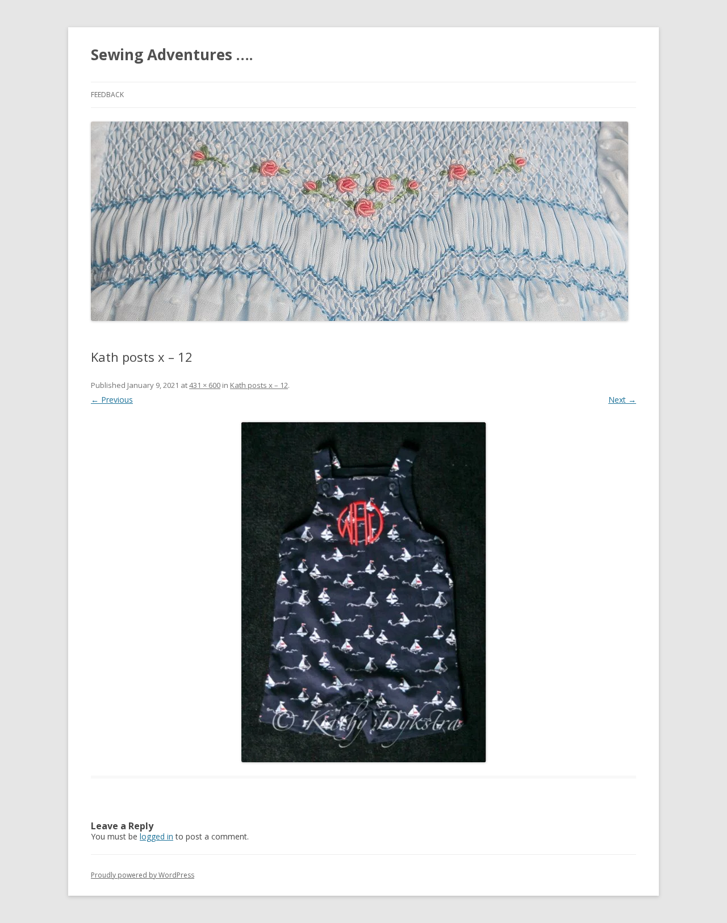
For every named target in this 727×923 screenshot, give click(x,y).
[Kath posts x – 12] (363, 591)
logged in (156, 836)
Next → (622, 399)
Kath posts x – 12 (259, 385)
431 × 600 (204, 385)
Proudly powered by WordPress (142, 875)
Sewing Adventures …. (172, 54)
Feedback (107, 94)
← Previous (112, 399)
